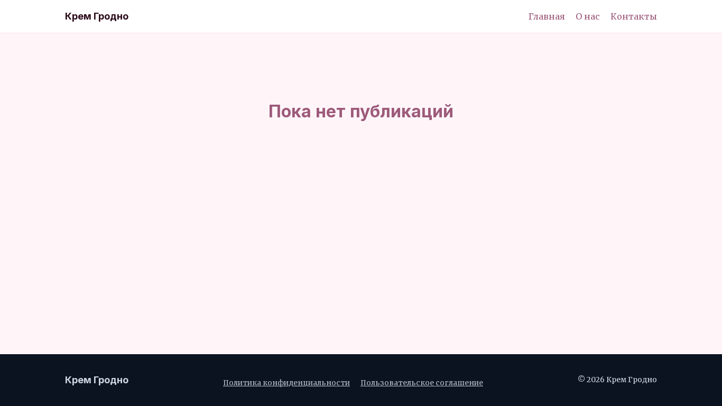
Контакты (633, 16)
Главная (547, 16)
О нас (588, 16)
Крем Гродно (96, 16)
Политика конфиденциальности (286, 383)
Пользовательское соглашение (421, 383)
